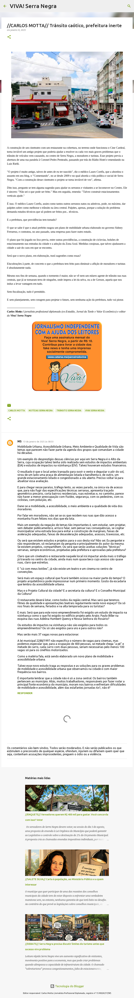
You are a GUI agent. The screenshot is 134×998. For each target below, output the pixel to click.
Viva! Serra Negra (94, 410)
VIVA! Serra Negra (33, 6)
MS (19, 441)
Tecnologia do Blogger (69, 986)
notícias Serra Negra (41, 410)
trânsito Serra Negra (69, 410)
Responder (24, 693)
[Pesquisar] (129, 6)
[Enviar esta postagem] (9, 407)
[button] (9, 37)
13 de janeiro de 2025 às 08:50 (38, 441)
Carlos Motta (16, 410)
